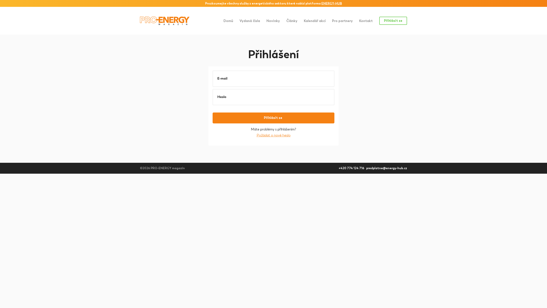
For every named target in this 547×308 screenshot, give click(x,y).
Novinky (273, 21)
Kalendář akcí (315, 21)
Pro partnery (342, 21)
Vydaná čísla (250, 21)
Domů (228, 21)
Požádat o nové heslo (274, 135)
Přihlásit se (393, 21)
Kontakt (366, 21)
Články (291, 21)
